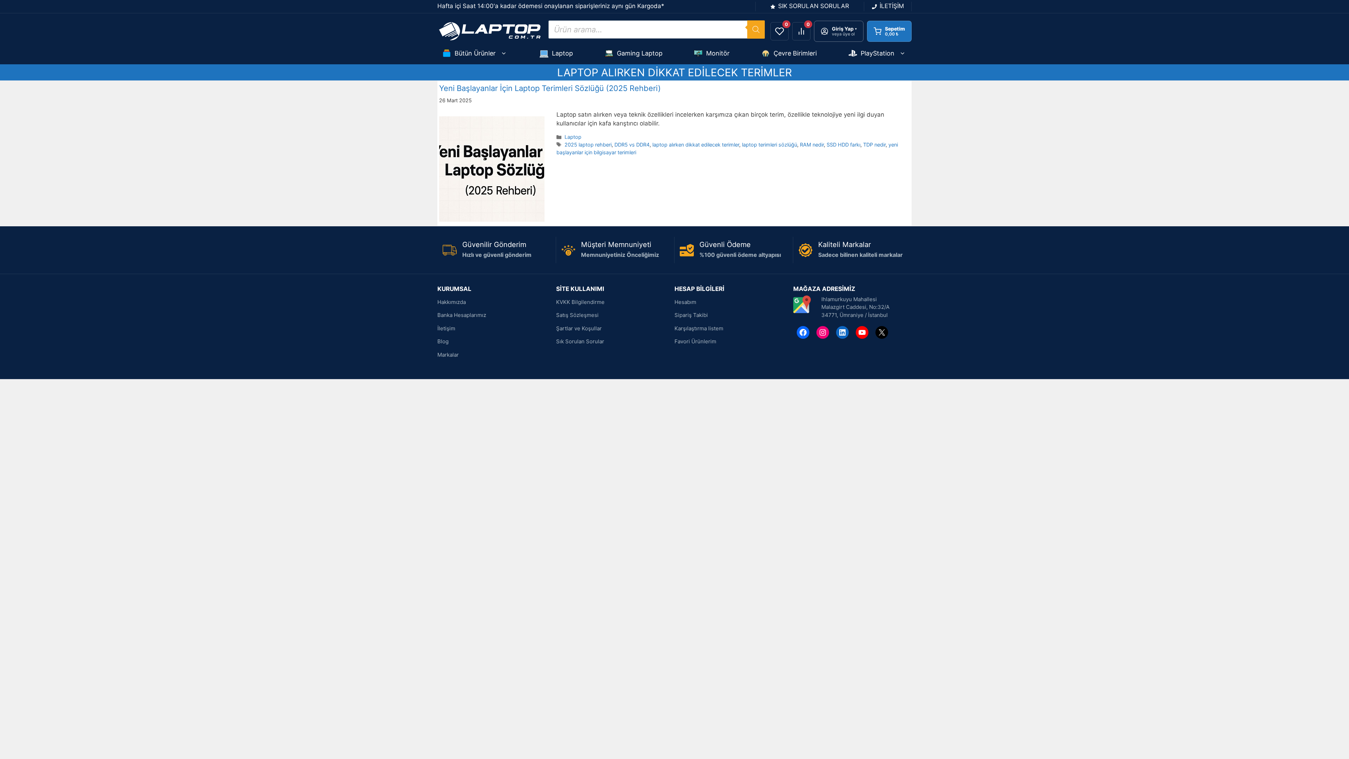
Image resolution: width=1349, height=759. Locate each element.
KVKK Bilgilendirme (580, 302)
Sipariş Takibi (691, 315)
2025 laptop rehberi (588, 145)
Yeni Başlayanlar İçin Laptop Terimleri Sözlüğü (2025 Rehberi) (550, 88)
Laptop (562, 53)
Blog (443, 341)
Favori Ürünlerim (695, 341)
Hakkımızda (451, 302)
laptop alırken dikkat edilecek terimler (695, 145)
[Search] (756, 29)
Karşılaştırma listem (698, 328)
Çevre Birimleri (795, 53)
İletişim (446, 328)
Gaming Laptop (640, 53)
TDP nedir (874, 145)
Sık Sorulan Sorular (580, 341)
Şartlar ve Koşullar (579, 328)
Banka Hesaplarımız (461, 315)
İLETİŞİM (892, 5)
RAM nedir (812, 145)
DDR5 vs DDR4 (632, 145)
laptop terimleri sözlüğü (769, 145)
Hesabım (685, 302)
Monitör (718, 53)
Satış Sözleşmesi (577, 315)
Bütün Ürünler (475, 53)
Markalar (448, 354)
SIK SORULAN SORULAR (813, 5)
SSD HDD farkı (843, 145)
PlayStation (877, 53)
